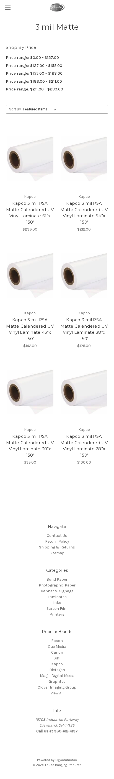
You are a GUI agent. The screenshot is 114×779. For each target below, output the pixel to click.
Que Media (57, 646)
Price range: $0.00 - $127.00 (32, 57)
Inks (57, 602)
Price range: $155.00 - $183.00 (34, 73)
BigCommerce (66, 760)
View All (57, 693)
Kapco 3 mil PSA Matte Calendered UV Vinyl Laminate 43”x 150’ (30, 329)
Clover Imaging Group (57, 687)
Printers (57, 614)
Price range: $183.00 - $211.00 (34, 81)
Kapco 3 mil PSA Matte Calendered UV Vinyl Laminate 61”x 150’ (30, 213)
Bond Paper (57, 579)
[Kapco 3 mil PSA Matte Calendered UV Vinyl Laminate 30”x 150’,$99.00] (30, 392)
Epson (57, 640)
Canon (57, 652)
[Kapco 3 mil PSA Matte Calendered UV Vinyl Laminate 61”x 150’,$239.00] (30, 159)
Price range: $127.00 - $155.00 (34, 65)
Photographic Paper (57, 585)
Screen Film (57, 608)
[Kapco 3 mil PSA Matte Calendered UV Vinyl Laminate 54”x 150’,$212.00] (84, 159)
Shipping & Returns (57, 547)
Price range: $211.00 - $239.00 (34, 89)
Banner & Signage (57, 591)
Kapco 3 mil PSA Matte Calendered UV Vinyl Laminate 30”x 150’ (30, 446)
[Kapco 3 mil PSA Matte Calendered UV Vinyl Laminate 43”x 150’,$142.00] (30, 275)
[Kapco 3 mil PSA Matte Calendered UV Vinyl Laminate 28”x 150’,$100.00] (84, 392)
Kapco (57, 664)
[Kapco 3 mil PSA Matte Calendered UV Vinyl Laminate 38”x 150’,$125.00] (84, 275)
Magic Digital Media (57, 675)
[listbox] (40, 109)
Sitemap (57, 553)
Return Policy (57, 541)
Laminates (57, 597)
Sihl (57, 658)
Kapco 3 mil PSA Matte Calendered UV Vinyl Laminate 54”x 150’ (84, 213)
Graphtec (57, 681)
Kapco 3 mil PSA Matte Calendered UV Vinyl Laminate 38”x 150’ (84, 329)
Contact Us (57, 535)
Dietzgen (57, 669)
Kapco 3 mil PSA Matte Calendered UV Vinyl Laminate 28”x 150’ (84, 446)
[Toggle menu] (7, 7)
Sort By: (15, 109)
